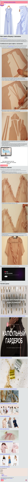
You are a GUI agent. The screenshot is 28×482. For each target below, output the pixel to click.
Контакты (3, 474)
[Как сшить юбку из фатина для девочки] (9, 440)
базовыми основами (10, 46)
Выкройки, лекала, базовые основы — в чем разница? (8, 403)
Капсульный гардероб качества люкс (6, 357)
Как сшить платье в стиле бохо (5, 416)
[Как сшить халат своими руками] (9, 452)
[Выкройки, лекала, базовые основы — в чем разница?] (9, 402)
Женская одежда (5, 38)
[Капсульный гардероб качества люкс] (14, 356)
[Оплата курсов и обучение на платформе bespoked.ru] (14, 387)
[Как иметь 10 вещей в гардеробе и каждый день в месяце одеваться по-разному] (14, 314)
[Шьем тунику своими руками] (9, 427)
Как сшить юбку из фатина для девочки (6, 441)
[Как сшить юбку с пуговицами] (9, 465)
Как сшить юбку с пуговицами (5, 466)
